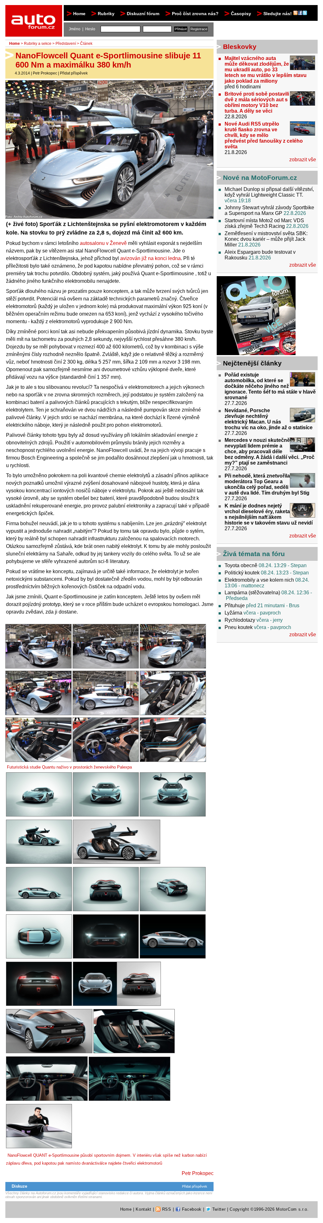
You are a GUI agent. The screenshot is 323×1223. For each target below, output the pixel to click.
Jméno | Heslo (82, 29)
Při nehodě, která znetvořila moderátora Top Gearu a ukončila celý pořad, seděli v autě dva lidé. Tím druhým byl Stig (267, 484)
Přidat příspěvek (74, 73)
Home (79, 13)
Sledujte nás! (278, 13)
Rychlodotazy (240, 620)
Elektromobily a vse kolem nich (259, 580)
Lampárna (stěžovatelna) (252, 592)
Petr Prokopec (45, 73)
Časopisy (241, 13)
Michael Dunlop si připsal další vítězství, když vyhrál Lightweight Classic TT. (269, 192)
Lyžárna (233, 612)
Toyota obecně (241, 565)
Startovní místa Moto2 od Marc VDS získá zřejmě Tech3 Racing (264, 223)
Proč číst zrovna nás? (195, 13)
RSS (166, 1209)
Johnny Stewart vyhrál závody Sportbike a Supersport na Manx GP (269, 210)
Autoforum (34, 10)
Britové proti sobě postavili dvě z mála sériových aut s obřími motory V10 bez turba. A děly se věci (257, 102)
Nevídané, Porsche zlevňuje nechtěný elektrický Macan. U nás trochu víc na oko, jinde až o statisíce (269, 419)
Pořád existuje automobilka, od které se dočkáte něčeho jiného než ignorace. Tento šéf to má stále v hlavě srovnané (270, 386)
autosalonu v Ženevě (103, 243)
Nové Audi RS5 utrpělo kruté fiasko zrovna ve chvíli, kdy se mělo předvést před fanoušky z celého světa (264, 135)
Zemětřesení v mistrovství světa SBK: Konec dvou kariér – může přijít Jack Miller (266, 239)
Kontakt (143, 1209)
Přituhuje (235, 605)
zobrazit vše (302, 159)
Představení (66, 43)
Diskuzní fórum (143, 13)
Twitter (218, 1209)
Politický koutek (242, 572)
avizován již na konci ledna (150, 258)
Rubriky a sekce (37, 43)
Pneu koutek (239, 627)
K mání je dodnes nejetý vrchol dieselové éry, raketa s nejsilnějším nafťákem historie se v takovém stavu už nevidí (269, 514)
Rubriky (106, 13)
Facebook (191, 1209)
